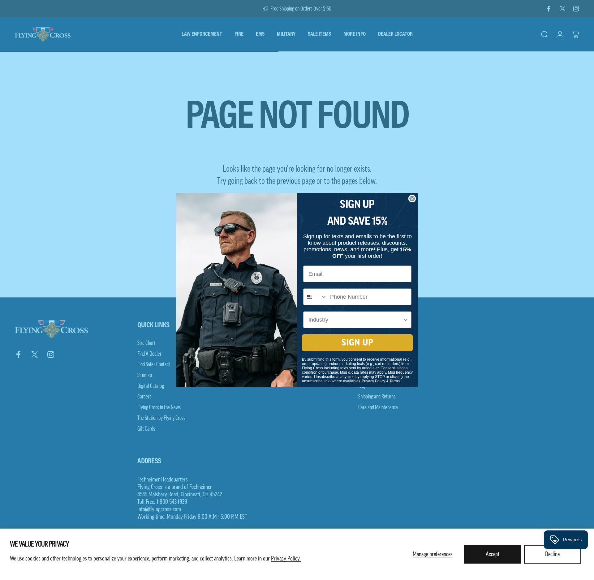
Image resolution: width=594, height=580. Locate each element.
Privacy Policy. (286, 559)
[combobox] (315, 297)
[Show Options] (405, 320)
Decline (552, 554)
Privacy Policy (373, 381)
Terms (395, 381)
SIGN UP (357, 342)
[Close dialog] (412, 199)
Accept (492, 554)
